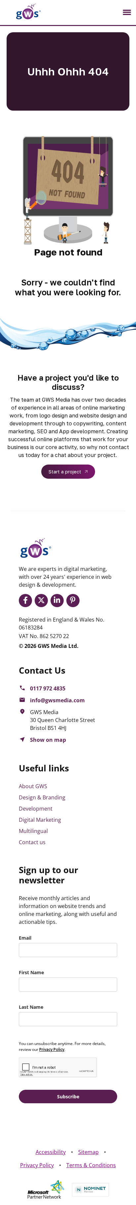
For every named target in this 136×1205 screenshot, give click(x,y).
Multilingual (33, 831)
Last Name (31, 1007)
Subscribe (68, 1096)
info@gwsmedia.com (57, 700)
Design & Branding (42, 797)
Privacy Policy (37, 1165)
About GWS (33, 786)
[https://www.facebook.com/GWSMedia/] (27, 600)
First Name (31, 972)
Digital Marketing (40, 819)
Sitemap (88, 1152)
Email (25, 938)
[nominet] (90, 1189)
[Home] (23, 11)
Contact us (32, 842)
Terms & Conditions (91, 1165)
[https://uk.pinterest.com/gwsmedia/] (74, 600)
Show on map (48, 739)
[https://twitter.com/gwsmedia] (43, 600)
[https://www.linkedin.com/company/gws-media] (58, 600)
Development (35, 808)
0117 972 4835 (47, 688)
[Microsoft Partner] (45, 1189)
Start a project (65, 471)
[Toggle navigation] (127, 12)
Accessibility (51, 1152)
